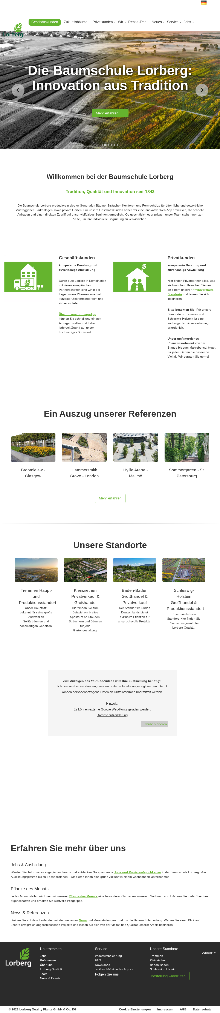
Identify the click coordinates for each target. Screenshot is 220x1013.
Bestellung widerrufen (168, 976)
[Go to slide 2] (105, 145)
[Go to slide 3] (108, 145)
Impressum (165, 1009)
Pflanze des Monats (83, 896)
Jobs (43, 956)
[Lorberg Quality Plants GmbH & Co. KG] (13, 32)
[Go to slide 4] (111, 145)
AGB (183, 1009)
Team (43, 974)
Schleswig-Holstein (163, 969)
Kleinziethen (158, 960)
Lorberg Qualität (51, 969)
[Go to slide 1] (102, 145)
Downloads (102, 965)
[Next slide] (202, 90)
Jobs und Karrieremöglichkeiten (137, 872)
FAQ (98, 960)
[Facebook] (102, 988)
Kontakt (34, 34)
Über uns (46, 965)
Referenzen (48, 960)
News (83, 920)
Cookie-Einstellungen (135, 1009)
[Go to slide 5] (114, 145)
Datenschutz (202, 1009)
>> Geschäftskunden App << (114, 969)
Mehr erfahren (109, 113)
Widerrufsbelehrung (108, 956)
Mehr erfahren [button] (110, 498)
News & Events (50, 978)
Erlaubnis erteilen (155, 724)
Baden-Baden (159, 965)
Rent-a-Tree (137, 22)
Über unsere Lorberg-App (77, 314)
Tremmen (156, 956)
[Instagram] (117, 988)
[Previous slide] (18, 90)
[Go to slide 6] (117, 145)
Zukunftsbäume (75, 22)
